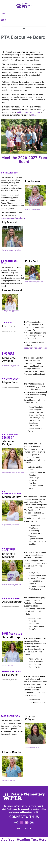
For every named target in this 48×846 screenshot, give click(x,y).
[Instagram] (21, 822)
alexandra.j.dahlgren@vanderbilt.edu (13, 472)
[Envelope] (16, 822)
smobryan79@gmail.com (32, 747)
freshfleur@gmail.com (9, 780)
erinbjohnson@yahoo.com (33, 209)
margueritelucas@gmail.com (10, 366)
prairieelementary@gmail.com (28, 112)
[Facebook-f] (26, 822)
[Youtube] (32, 822)
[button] (24, 28)
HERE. (33, 115)
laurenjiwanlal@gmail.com (11, 311)
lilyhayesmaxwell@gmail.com (12, 250)
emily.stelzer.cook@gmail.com (34, 282)
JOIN (3, 13)
